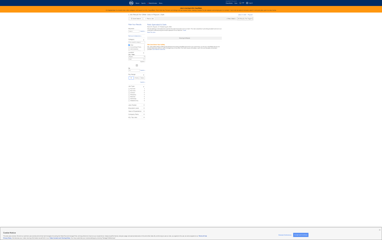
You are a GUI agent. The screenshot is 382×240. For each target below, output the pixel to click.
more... (185, 30)
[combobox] (136, 59)
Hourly (137, 78)
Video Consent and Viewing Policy (59, 238)
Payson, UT (156, 27)
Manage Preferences (284, 235)
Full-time (132, 88)
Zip (129, 68)
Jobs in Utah (242, 15)
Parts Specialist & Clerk (157, 25)
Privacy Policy (7, 238)
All (131, 78)
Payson (250, 15)
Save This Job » (151, 32)
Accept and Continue (300, 235)
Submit (142, 61)
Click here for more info (158, 49)
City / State (131, 54)
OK (380, 229)
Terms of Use (203, 236)
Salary (142, 78)
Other (131, 45)
